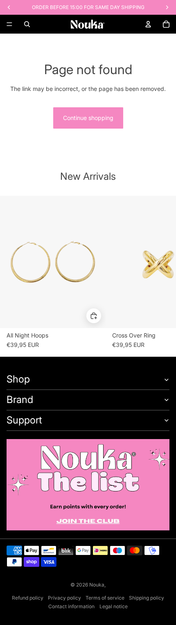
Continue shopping (88, 117)
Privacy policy (64, 598)
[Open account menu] (148, 24)
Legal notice (113, 606)
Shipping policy (146, 598)
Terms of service (105, 598)
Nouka (96, 585)
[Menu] (9, 24)
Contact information (71, 606)
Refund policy (27, 598)
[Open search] (27, 24)
